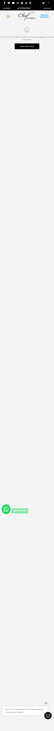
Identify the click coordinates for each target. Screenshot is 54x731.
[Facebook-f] (4, 3)
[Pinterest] (22, 3)
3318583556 (24, 8)
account (47, 8)
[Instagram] (17, 3)
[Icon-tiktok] (26, 3)
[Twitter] (9, 3)
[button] (8, 16)
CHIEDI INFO (19, 510)
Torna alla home (27, 46)
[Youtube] (13, 3)
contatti (6, 8)
